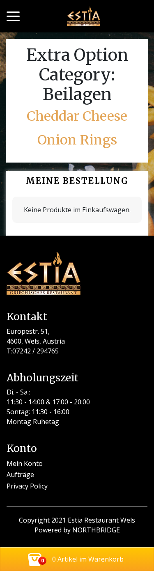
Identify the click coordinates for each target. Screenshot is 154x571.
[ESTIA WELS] (83, 16)
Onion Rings (77, 140)
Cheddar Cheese (77, 116)
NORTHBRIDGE (96, 529)
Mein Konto (25, 463)
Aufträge (20, 474)
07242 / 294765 (35, 350)
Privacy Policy (27, 486)
